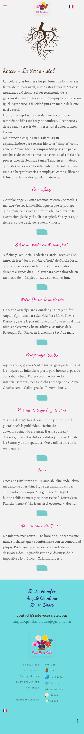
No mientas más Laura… (42, 526)
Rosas (54, 695)
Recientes (32, 687)
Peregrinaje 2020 (42, 355)
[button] (5, 7)
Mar (52, 664)
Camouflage (42, 189)
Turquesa (56, 676)
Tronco (55, 670)
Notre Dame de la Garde (42, 299)
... (42, 232)
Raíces (54, 683)
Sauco (54, 700)
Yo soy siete (31, 664)
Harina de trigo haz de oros (42, 410)
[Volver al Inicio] (42, 7)
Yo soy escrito (29, 670)
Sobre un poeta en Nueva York (42, 244)
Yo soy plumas (29, 676)
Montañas (56, 689)
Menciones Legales (27, 699)
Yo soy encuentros (26, 681)
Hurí (42, 470)
